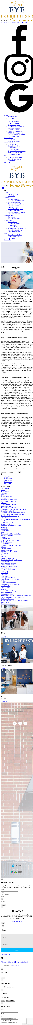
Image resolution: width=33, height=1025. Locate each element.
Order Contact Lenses (14, 159)
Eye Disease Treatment (7, 599)
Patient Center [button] (8, 143)
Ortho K (3, 532)
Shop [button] (5, 156)
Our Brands (11, 139)
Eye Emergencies (6, 548)
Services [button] (6, 120)
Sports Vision (5, 517)
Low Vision (4, 553)
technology (4, 503)
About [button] (6, 115)
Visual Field (4, 573)
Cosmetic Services (6, 571)
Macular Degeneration (7, 558)
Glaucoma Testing (6, 543)
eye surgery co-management (9, 499)
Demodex (3, 555)
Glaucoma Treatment (7, 592)
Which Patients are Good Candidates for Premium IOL (16, 595)
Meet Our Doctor (13, 116)
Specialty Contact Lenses (8, 578)
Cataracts (3, 547)
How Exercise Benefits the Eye (10, 516)
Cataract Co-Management (15, 131)
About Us (7, 477)
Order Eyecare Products (15, 157)
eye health (4, 494)
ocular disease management (8, 501)
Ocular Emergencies (14, 136)
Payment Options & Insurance (16, 151)
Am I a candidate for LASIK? (9, 566)
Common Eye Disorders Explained (11, 545)
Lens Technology (6, 586)
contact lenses (5, 491)
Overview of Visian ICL (8, 604)
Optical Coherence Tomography (10, 584)
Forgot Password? (6, 954)
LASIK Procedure (6, 568)
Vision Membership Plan (15, 152)
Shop (5, 233)
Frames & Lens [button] (8, 138)
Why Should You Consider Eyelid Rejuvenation (15, 600)
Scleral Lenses (5, 530)
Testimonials (8, 482)
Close (2, 923)
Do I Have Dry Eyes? (14, 123)
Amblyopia (4, 527)
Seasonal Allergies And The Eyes (10, 540)
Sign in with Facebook (8, 962)
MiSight (3, 537)
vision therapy (5, 488)
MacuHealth (4, 529)
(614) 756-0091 (18, 791)
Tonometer (4, 574)
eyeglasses (4, 493)
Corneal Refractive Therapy (9, 582)
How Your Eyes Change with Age (11, 534)
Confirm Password (6, 1020)
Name (2, 1013)
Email (2, 1010)
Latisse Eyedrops (6, 506)
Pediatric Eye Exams (7, 522)
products (3, 498)
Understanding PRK (7, 594)
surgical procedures (6, 496)
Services (6, 197)
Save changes (10, 1000)
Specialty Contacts (13, 129)
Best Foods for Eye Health (8, 508)
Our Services (8, 478)
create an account (14, 965)
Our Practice (11, 118)
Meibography (5, 576)
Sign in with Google (22, 962)
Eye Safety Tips (5, 538)
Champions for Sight (14, 154)
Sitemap (23, 862)
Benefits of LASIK (6, 550)
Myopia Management (14, 125)
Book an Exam (12, 144)
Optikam (3, 581)
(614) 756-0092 (17, 794)
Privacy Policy (17, 862)
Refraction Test (5, 561)
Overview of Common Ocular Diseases (12, 514)
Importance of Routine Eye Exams (11, 525)
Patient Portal (12, 147)
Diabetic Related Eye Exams (9, 504)
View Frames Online (14, 141)
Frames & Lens (8, 215)
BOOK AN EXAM (21, 22)
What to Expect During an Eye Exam (11, 560)
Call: (8, 22)
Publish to (17, 921)
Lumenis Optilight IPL (7, 587)
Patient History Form (14, 146)
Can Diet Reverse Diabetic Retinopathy (12, 597)
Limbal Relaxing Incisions (8, 563)
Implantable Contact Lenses (9, 551)
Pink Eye (3, 556)
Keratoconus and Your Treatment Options (13, 512)
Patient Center (8, 220)
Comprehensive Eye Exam (16, 126)
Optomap (3, 589)
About (6, 192)
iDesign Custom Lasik (7, 564)
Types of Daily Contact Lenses (10, 579)
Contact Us (7, 162)
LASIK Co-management (8, 569)
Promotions (11, 160)
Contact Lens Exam (14, 128)
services (3, 490)
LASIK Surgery (5, 602)
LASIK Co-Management (15, 133)
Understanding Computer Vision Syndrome (13, 509)
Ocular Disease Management (16, 134)
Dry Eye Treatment (13, 121)
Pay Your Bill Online (14, 149)
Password (3, 1017)
